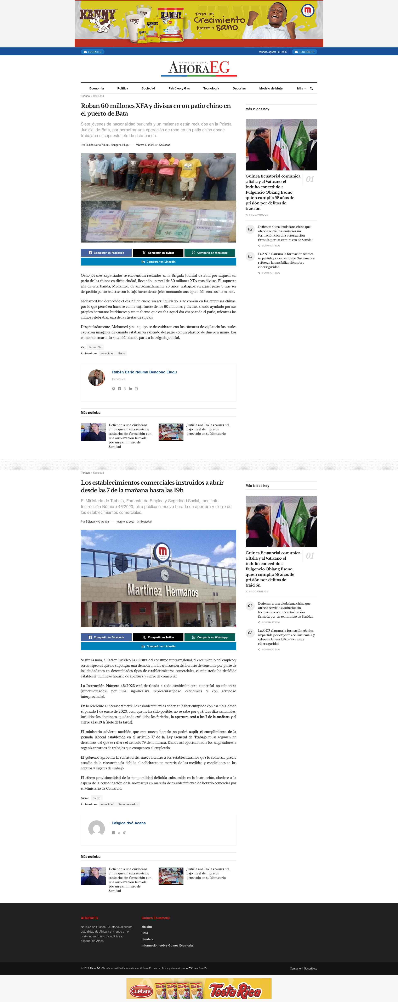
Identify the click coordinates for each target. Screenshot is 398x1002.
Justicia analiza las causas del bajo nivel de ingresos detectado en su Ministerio (208, 429)
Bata (145, 933)
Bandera (147, 939)
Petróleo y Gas (179, 88)
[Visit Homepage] (199, 69)
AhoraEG (95, 968)
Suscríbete (306, 51)
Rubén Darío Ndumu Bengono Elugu (107, 145)
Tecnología (211, 88)
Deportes (239, 88)
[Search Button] (311, 88)
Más (300, 88)
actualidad (107, 353)
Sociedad (148, 88)
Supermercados (128, 804)
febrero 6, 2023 (145, 145)
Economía (96, 88)
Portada (85, 96)
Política (122, 88)
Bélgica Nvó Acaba (97, 521)
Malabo (147, 927)
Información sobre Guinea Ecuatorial (168, 945)
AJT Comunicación (196, 968)
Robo (121, 353)
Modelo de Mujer (271, 88)
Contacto (94, 51)
